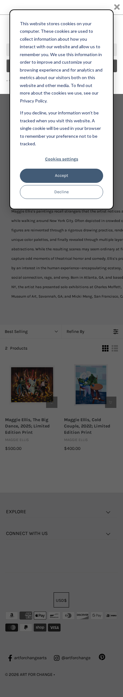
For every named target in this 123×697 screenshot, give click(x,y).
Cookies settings (61, 159)
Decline (61, 191)
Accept (61, 175)
